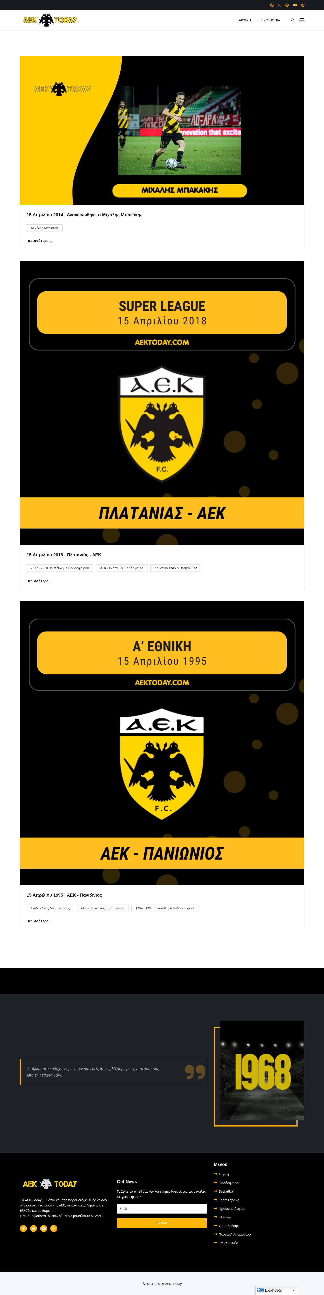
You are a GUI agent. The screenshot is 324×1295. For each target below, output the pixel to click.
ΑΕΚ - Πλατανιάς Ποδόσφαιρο (121, 568)
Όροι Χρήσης (229, 1225)
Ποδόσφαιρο (229, 1182)
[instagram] (53, 1228)
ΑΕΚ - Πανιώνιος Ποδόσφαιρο (102, 908)
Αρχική (224, 1174)
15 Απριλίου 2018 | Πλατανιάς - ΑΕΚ (64, 554)
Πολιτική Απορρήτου (235, 1234)
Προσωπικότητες (232, 1208)
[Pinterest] (287, 5)
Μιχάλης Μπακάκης (44, 228)
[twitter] (33, 1228)
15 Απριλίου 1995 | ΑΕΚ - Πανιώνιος (64, 895)
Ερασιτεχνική (229, 1200)
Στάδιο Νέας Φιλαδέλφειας (50, 908)
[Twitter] (279, 5)
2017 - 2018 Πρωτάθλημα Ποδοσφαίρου (60, 568)
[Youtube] (295, 5)
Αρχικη (245, 20)
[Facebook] (272, 5)
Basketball (226, 1191)
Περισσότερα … (39, 240)
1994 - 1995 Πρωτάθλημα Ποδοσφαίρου (165, 908)
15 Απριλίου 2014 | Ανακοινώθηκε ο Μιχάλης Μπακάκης (84, 214)
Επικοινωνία (228, 1243)
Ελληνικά (273, 1290)
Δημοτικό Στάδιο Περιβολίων (176, 568)
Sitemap (225, 1217)
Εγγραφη (162, 1223)
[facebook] (23, 1228)
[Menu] (301, 20)
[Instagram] (302, 5)
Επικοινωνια (269, 20)
